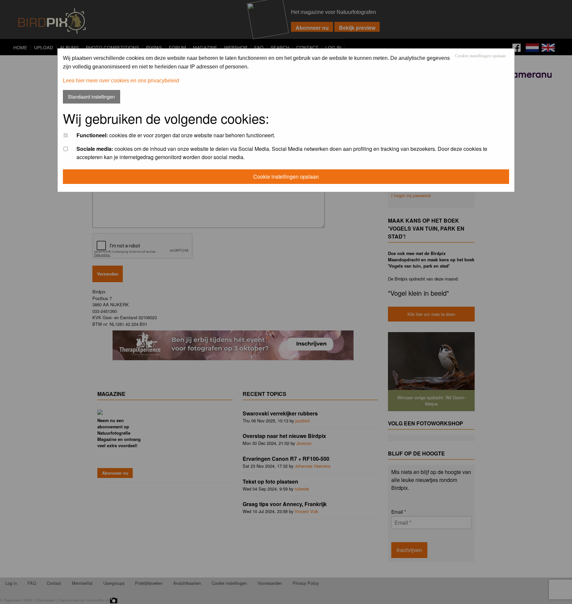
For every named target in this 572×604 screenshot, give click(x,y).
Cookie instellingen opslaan (480, 56)
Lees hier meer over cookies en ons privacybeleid (121, 80)
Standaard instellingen (91, 96)
